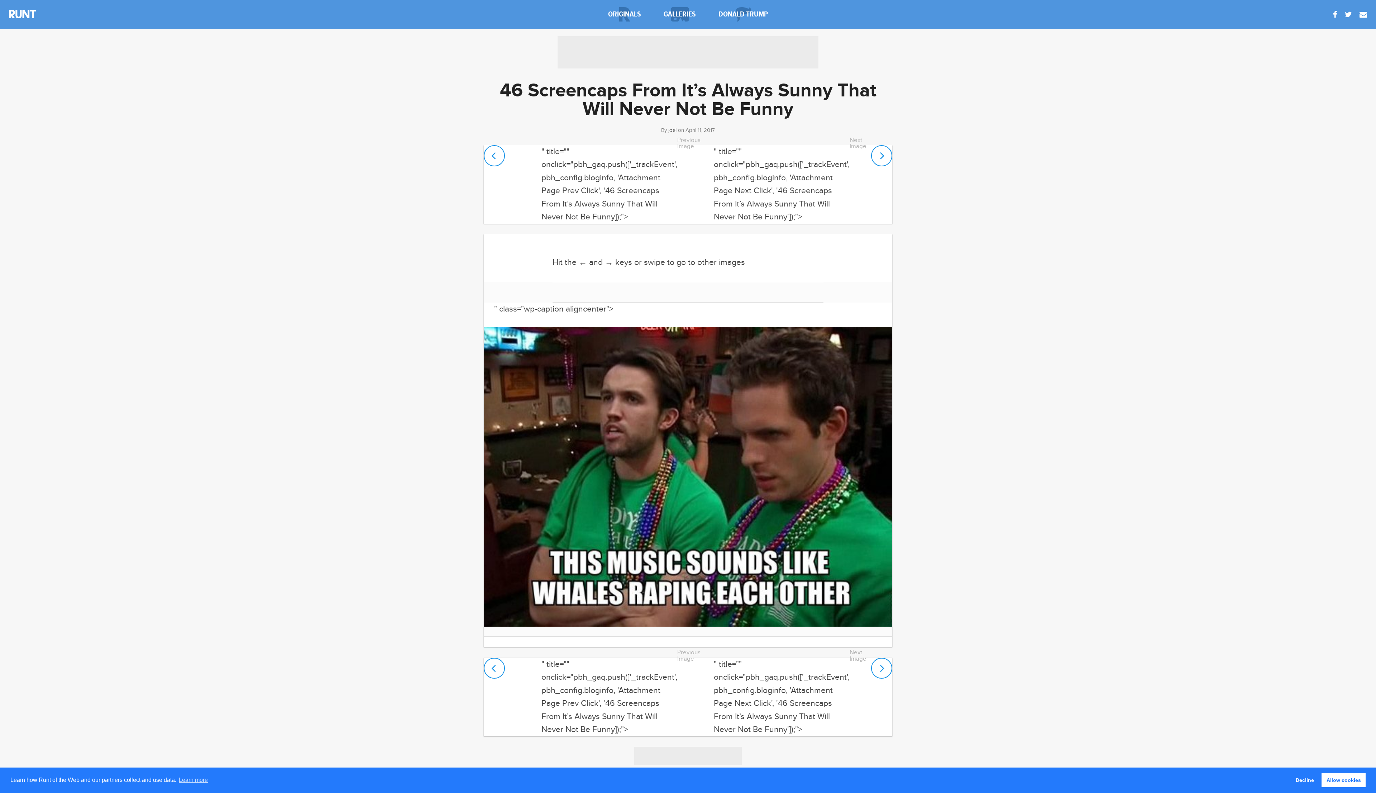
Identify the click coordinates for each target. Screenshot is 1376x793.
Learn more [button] (193, 780)
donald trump (743, 14)
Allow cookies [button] (1344, 780)
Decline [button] (1305, 780)
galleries (680, 14)
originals (624, 14)
